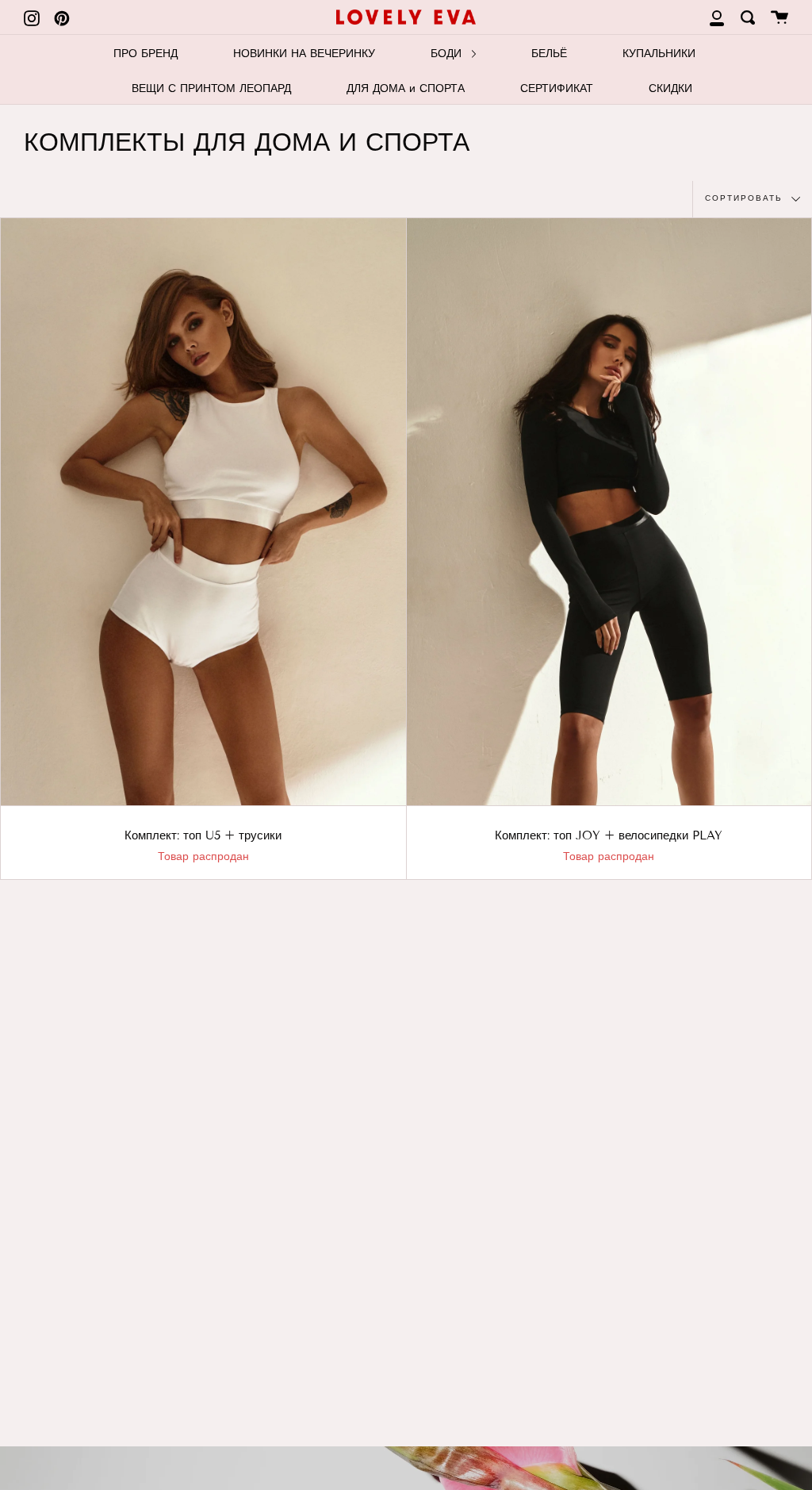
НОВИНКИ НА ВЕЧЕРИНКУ (304, 53)
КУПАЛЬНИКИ (658, 53)
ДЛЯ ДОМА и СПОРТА (406, 88)
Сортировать (746, 198)
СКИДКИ (670, 88)
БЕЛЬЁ (549, 53)
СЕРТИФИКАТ (556, 88)
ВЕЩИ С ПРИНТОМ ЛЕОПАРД (211, 88)
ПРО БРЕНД (145, 53)
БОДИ (448, 53)
